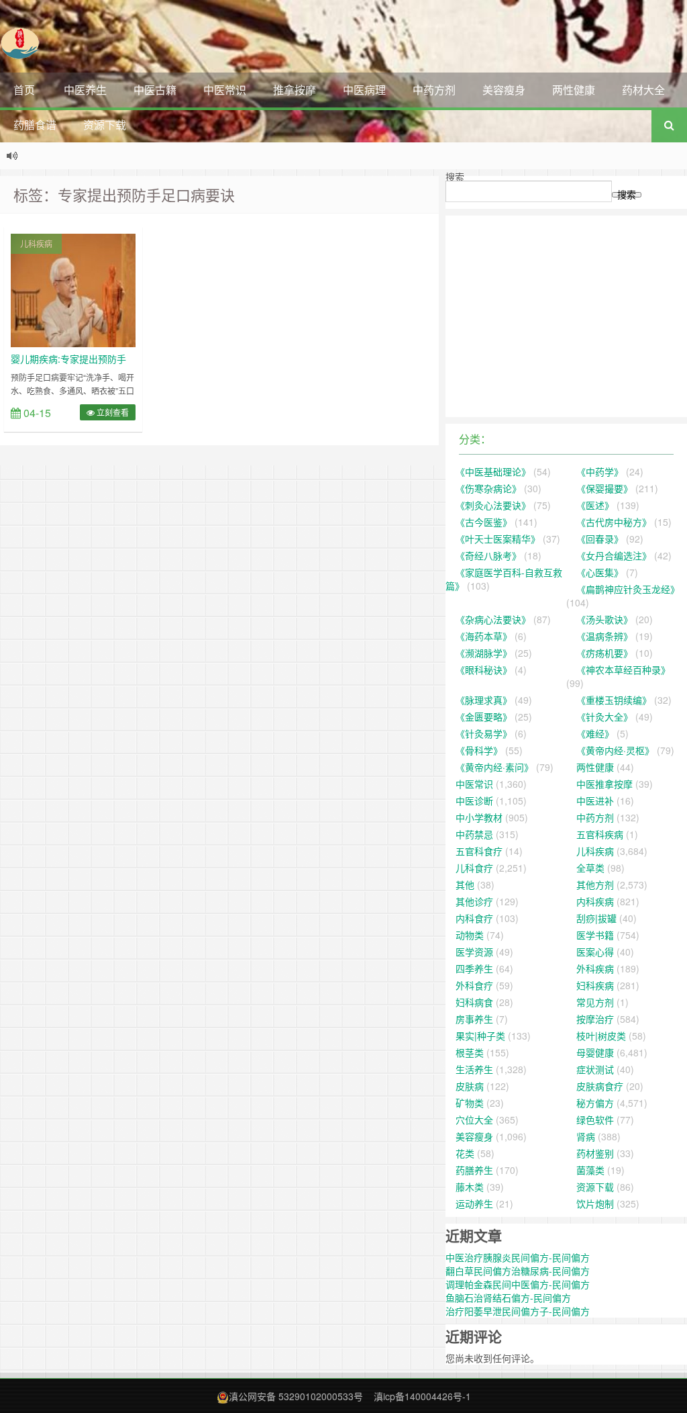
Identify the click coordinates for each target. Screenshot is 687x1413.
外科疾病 (595, 968)
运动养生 (474, 1203)
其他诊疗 (474, 901)
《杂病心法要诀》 (493, 619)
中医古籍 (155, 89)
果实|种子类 (480, 1035)
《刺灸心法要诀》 (493, 505)
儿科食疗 (474, 867)
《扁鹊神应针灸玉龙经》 (628, 589)
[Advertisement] (566, 316)
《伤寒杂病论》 (488, 488)
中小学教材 (479, 817)
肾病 (585, 1136)
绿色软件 (595, 1119)
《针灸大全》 (604, 716)
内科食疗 (474, 918)
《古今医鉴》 (484, 522)
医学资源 (474, 951)
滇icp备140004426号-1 (422, 1396)
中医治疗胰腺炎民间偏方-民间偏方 (517, 1257)
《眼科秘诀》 (484, 669)
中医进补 (595, 800)
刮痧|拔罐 (596, 918)
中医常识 (224, 89)
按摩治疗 (595, 1018)
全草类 (590, 867)
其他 (465, 884)
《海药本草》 (484, 636)
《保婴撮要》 (604, 488)
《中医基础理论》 (493, 471)
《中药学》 (599, 471)
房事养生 (474, 1018)
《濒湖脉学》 (484, 652)
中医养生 (85, 89)
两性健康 (573, 89)
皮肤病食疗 (599, 1086)
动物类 (470, 935)
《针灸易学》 (484, 733)
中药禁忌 (474, 834)
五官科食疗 (479, 851)
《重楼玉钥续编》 (613, 699)
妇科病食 (474, 1002)
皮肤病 (470, 1086)
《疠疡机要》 (604, 652)
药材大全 (643, 89)
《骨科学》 (479, 750)
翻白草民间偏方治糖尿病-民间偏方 (517, 1270)
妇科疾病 (595, 985)
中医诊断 (474, 800)
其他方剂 (595, 884)
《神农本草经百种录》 (623, 669)
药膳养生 (474, 1170)
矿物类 (470, 1102)
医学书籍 (595, 935)
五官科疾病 (599, 834)
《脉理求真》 (484, 699)
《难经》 (595, 733)
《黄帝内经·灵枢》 (615, 750)
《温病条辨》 (604, 636)
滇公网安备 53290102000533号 (296, 1396)
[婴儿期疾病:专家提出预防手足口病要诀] (73, 288)
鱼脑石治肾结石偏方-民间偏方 (508, 1297)
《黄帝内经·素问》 (494, 767)
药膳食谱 (34, 124)
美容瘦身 (503, 89)
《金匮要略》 (484, 716)
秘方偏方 (595, 1102)
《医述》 (595, 505)
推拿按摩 (294, 89)
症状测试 (595, 1069)
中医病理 (364, 89)
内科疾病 (595, 901)
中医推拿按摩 (604, 783)
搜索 (454, 176)
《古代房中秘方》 (613, 522)
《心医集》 (599, 572)
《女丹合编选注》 (613, 555)
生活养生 (474, 1069)
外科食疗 (474, 985)
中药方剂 (434, 89)
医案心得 (595, 951)
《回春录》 (599, 538)
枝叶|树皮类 (601, 1035)
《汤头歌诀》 (604, 619)
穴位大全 (474, 1119)
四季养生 (474, 968)
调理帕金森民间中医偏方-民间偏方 (517, 1284)
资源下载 (104, 124)
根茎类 (470, 1052)
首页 (24, 89)
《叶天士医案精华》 (498, 538)
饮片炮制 (595, 1203)
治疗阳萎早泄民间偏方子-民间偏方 (517, 1311)
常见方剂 (595, 1002)
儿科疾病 (36, 243)
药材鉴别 (595, 1153)
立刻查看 (112, 412)
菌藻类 (590, 1170)
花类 (465, 1153)
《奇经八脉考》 (488, 555)
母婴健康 (595, 1052)
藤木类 (470, 1186)
